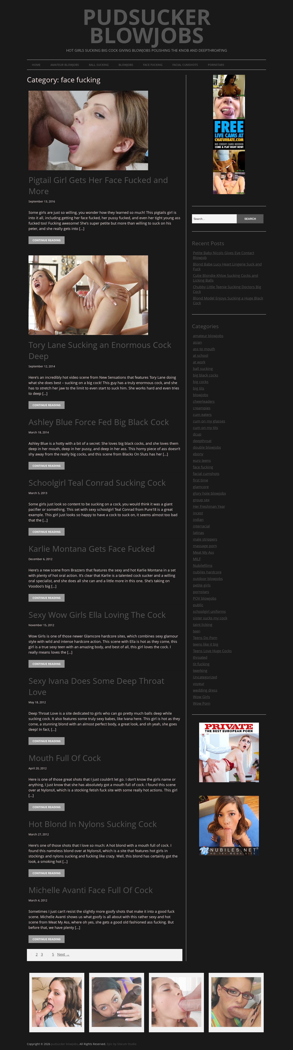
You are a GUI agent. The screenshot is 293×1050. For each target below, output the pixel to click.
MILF (197, 559)
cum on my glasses (209, 421)
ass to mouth (204, 348)
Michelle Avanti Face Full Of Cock (91, 889)
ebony (198, 454)
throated (200, 657)
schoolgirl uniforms (209, 611)
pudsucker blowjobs (147, 26)
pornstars (216, 65)
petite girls (202, 585)
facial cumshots (185, 65)
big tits (198, 388)
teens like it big (205, 644)
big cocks (200, 381)
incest (198, 513)
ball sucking (99, 65)
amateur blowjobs (64, 65)
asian (197, 342)
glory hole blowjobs (209, 493)
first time (200, 480)
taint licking (202, 624)
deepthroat (202, 440)
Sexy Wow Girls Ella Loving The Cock (97, 614)
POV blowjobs (204, 598)
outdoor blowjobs (208, 578)
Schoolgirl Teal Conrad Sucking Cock (97, 482)
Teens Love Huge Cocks (212, 650)
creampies (201, 408)
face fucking (152, 65)
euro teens (202, 460)
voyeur (198, 683)
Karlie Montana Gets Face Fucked (92, 548)
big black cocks (205, 375)
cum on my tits (205, 427)
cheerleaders (204, 401)
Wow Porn (201, 703)
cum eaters (202, 414)
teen (196, 631)
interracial (201, 526)
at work (199, 362)
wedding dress (205, 690)
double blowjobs (207, 447)
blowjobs (126, 65)
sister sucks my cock (210, 618)
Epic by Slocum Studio (121, 1044)
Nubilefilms (202, 565)
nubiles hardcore (207, 572)
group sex (201, 499)
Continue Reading (46, 240)
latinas (198, 532)
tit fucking (201, 664)
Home (36, 65)
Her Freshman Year (209, 506)
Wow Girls (201, 696)
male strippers (205, 539)
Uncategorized (205, 677)
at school (200, 355)
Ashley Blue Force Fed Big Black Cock (99, 421)
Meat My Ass (203, 552)
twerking (200, 670)
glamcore (201, 486)
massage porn (205, 545)
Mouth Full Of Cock (65, 757)
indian (198, 519)
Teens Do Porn (205, 637)
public (198, 604)
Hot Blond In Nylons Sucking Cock (93, 823)
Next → (63, 955)
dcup (197, 434)
